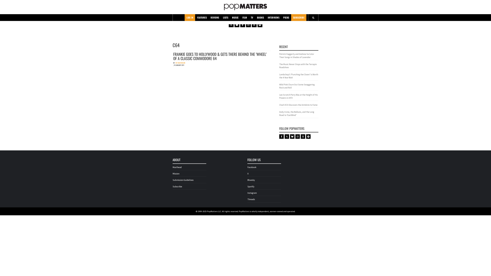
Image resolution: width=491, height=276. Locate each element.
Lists (225, 17)
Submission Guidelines (183, 180)
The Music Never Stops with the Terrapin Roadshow (298, 66)
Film (244, 17)
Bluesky (251, 180)
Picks (286, 17)
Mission (176, 173)
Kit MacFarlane (180, 63)
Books (260, 17)
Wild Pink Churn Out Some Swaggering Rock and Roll (297, 86)
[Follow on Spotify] (260, 24)
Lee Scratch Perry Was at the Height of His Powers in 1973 (298, 96)
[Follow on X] (231, 24)
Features (202, 17)
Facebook (251, 167)
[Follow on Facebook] (242, 24)
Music (235, 17)
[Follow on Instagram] (248, 24)
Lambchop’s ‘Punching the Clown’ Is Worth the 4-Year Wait (298, 76)
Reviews (215, 17)
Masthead (177, 167)
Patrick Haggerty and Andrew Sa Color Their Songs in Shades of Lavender (296, 56)
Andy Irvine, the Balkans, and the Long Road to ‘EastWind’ (296, 113)
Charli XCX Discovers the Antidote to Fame (298, 104)
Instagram (252, 193)
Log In (190, 17)
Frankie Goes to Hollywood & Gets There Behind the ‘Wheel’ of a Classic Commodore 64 (220, 56)
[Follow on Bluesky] (237, 24)
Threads (251, 199)
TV (252, 17)
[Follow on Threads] (254, 24)
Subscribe (299, 17)
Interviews (273, 17)
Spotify (250, 186)
